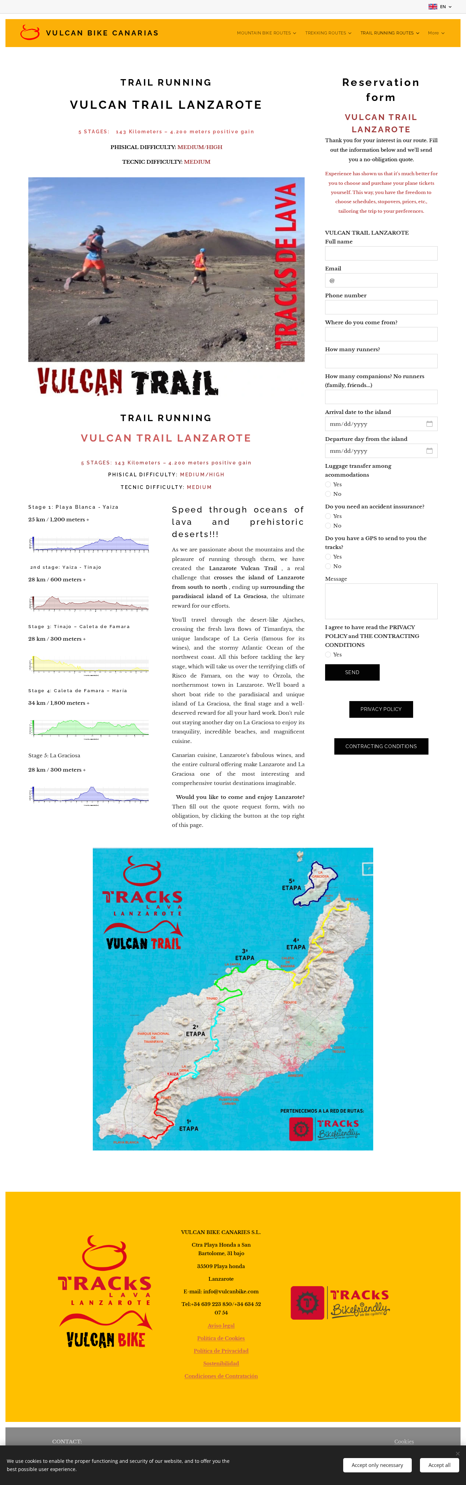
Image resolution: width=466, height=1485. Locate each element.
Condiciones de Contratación (221, 1376)
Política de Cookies (221, 1338)
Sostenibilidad (221, 1364)
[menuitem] (267, 33)
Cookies (404, 1442)
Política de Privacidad (221, 1351)
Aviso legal (221, 1326)
